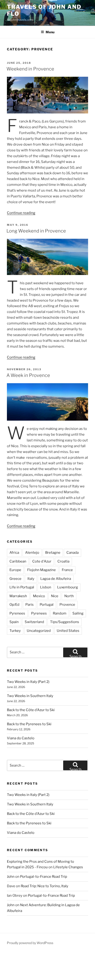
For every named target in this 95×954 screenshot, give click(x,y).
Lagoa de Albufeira (55, 579)
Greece (15, 579)
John (11, 876)
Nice (54, 596)
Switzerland (34, 622)
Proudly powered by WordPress (30, 943)
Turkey (15, 631)
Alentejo (32, 552)
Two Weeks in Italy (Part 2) (28, 682)
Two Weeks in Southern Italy (30, 696)
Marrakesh (18, 596)
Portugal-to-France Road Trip (43, 876)
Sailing (77, 613)
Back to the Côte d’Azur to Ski (31, 710)
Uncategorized (39, 631)
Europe (15, 570)
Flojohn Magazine (41, 570)
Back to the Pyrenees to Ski (29, 724)
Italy (30, 579)
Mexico (39, 596)
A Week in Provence (28, 375)
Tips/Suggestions (64, 622)
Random (59, 613)
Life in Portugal (21, 587)
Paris (29, 604)
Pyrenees (17, 613)
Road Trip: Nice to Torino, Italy (44, 886)
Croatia (63, 561)
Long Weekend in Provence (36, 231)
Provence (67, 604)
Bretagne (52, 552)
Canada (72, 552)
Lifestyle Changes (68, 867)
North (69, 596)
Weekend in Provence (30, 69)
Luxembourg (67, 587)
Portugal (46, 604)
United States (68, 631)
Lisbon (45, 587)
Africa (14, 552)
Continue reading (21, 213)
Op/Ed (14, 604)
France (67, 570)
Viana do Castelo (20, 738)
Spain (14, 622)
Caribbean (17, 561)
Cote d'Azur (41, 561)
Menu (50, 32)
